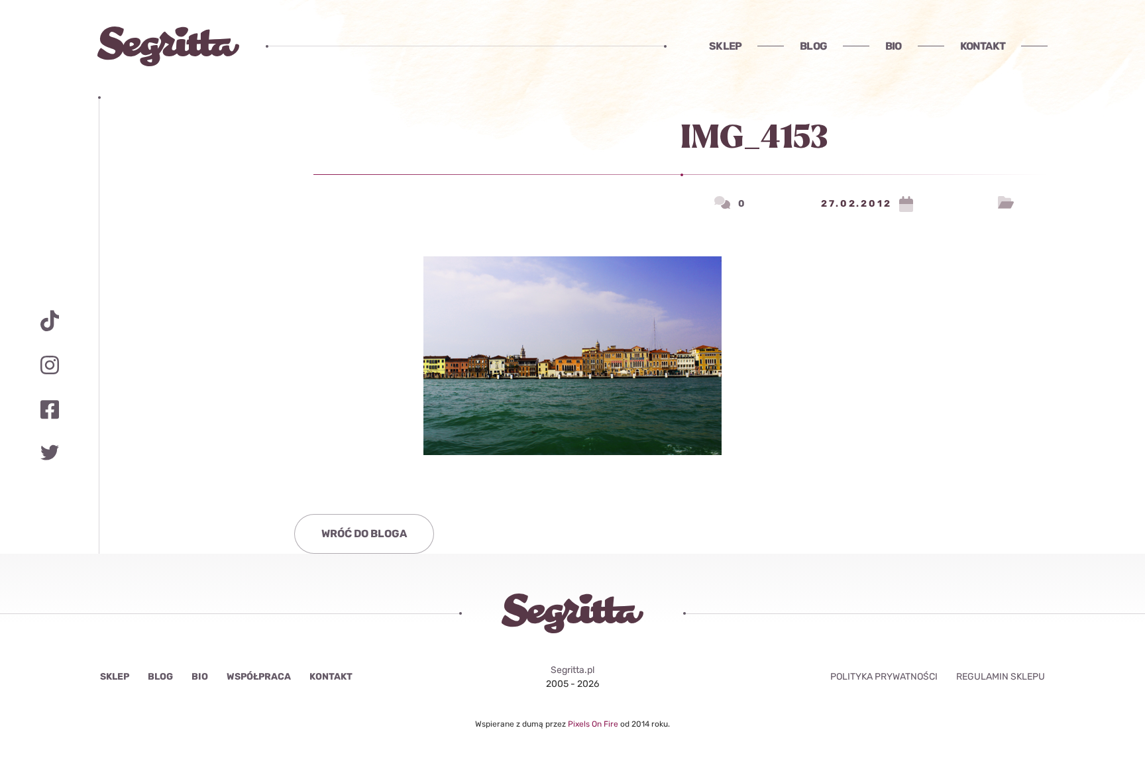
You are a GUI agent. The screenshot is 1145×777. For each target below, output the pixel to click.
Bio (893, 46)
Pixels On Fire (594, 724)
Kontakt (982, 46)
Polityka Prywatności (884, 676)
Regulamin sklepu (1000, 676)
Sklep (725, 46)
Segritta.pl (572, 670)
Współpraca (259, 676)
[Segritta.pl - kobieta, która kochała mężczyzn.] (168, 46)
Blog (813, 46)
